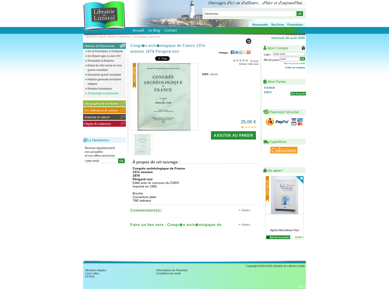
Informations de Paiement (172, 270)
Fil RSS (90, 276)
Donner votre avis (249, 64)
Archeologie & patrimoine (103, 93)
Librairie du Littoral (95, 36)
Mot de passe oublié (294, 63)
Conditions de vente (168, 273)
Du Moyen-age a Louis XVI (104, 56)
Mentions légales (95, 270)
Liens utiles (92, 273)
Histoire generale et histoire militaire (104, 82)
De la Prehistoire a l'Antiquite (105, 51)
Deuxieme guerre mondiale (104, 74)
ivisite (301, 266)
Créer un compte (295, 67)
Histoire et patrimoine (119, 36)
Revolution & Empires (101, 60)
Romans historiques (100, 88)
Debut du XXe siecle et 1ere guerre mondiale (105, 68)
